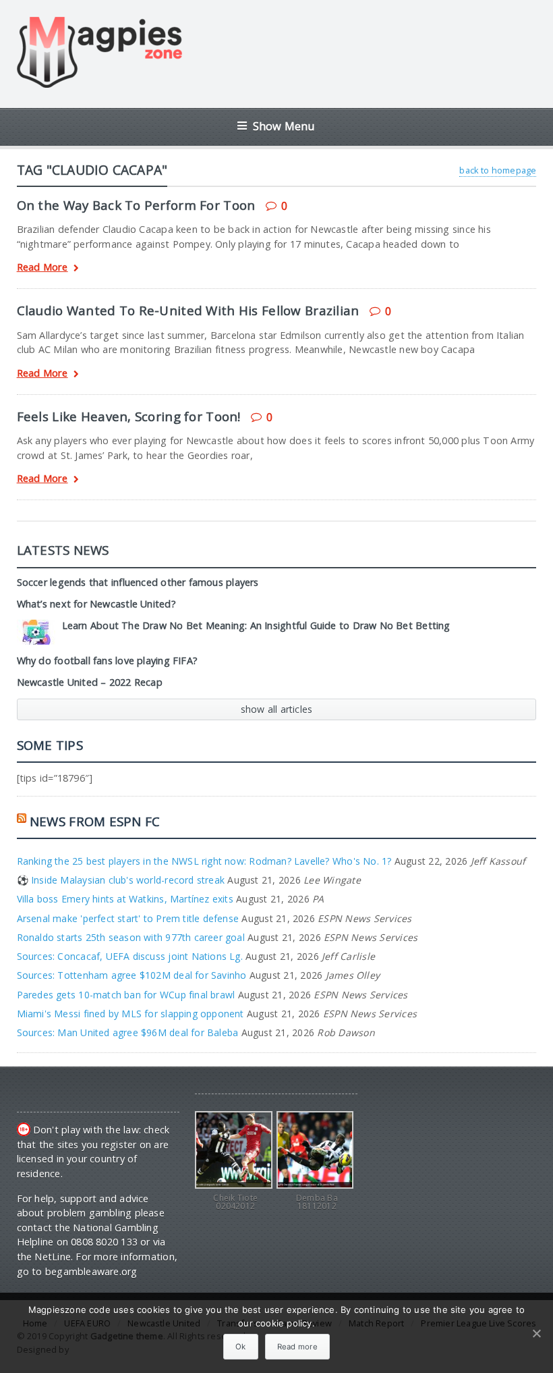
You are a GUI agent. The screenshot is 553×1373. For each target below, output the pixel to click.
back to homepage (497, 170)
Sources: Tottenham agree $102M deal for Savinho (132, 975)
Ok (240, 1346)
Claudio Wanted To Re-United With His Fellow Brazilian (188, 310)
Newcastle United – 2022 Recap (90, 682)
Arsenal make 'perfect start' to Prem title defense (128, 918)
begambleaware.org (91, 1271)
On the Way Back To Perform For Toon (136, 204)
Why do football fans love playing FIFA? (107, 660)
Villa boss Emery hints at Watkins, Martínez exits (125, 898)
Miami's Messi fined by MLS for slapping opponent (130, 1013)
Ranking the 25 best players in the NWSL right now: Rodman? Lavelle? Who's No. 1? (204, 861)
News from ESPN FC (95, 821)
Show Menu (284, 126)
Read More (42, 267)
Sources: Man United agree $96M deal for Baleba (128, 1032)
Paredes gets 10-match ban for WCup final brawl (126, 994)
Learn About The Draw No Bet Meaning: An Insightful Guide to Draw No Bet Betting (256, 625)
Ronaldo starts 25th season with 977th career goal (131, 937)
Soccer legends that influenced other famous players (138, 582)
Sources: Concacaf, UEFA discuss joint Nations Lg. (130, 956)
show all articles (277, 709)
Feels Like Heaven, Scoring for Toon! (129, 416)
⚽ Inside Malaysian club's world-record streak (121, 879)
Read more (297, 1346)
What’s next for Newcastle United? (96, 603)
